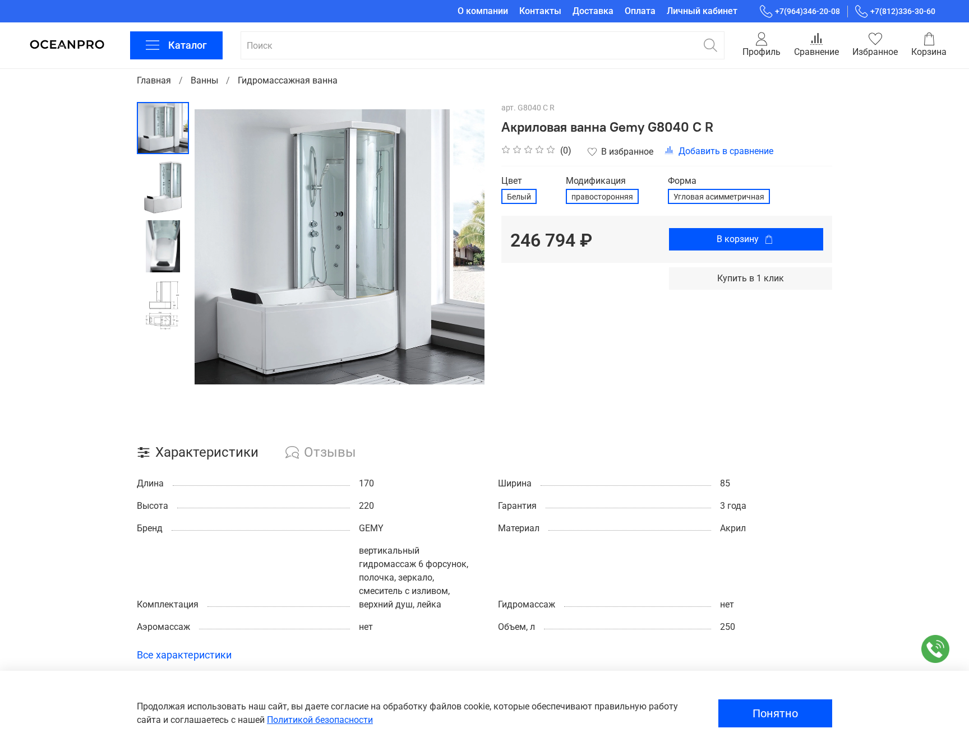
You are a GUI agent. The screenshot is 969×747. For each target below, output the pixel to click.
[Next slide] (462, 246)
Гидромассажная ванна (288, 80)
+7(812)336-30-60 (902, 11)
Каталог (187, 45)
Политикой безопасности (320, 719)
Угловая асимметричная (718, 196)
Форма (682, 180)
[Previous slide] (217, 246)
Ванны (204, 80)
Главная (154, 80)
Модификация (596, 180)
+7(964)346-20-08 (807, 11)
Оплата (640, 11)
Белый (519, 196)
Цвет (511, 180)
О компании (483, 11)
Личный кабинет (702, 11)
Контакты (540, 11)
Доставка (593, 11)
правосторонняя (602, 196)
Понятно (775, 713)
